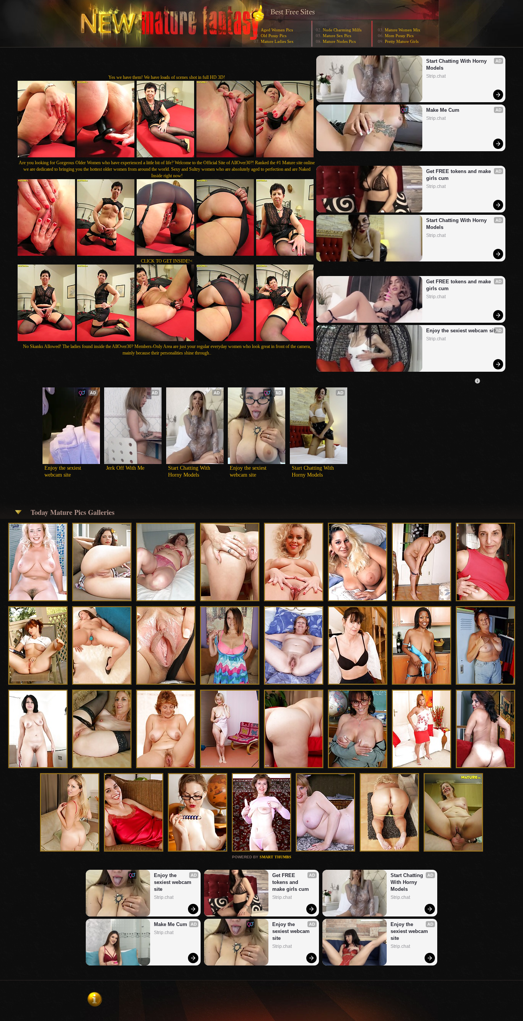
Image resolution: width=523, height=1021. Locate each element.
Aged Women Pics (277, 30)
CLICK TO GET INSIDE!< (167, 261)
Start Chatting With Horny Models (457, 64)
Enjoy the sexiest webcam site (462, 330)
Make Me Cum (442, 110)
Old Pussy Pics (273, 35)
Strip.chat (436, 76)
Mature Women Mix (402, 30)
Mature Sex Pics (337, 35)
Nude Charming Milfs (342, 30)
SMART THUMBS (275, 857)
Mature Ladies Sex (277, 41)
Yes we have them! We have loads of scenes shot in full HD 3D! (166, 77)
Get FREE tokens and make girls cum (459, 174)
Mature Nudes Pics (339, 41)
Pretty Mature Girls (401, 41)
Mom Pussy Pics (399, 35)
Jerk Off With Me (125, 468)
